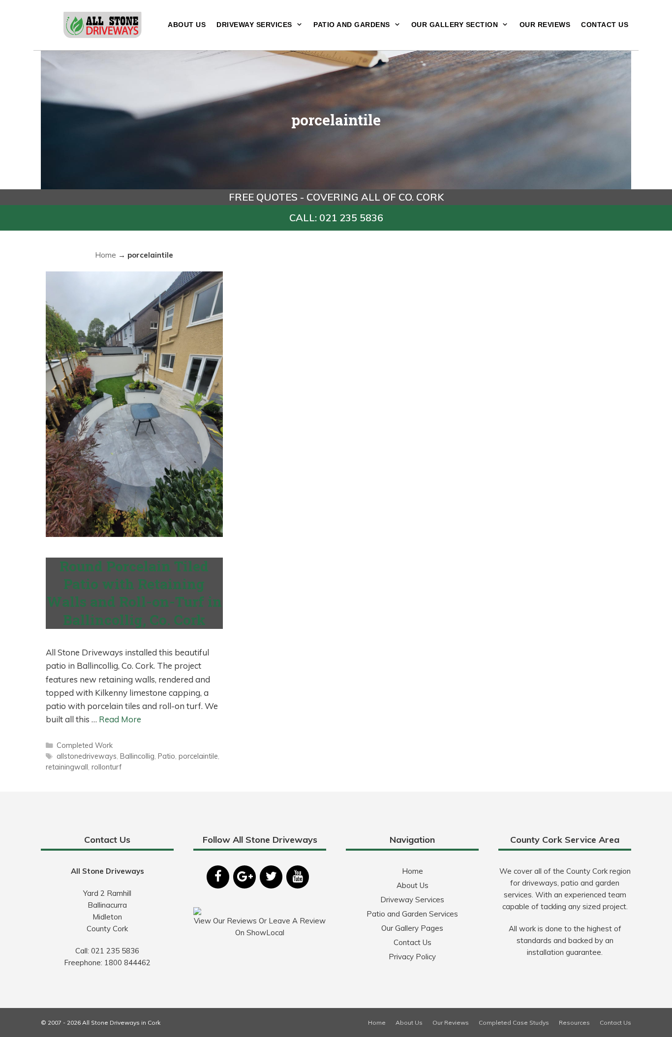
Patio (166, 756)
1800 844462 (127, 962)
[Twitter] (271, 877)
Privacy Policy (412, 956)
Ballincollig (137, 756)
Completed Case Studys (514, 1022)
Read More (120, 719)
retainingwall (67, 766)
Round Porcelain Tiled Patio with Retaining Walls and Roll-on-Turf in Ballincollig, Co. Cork (134, 593)
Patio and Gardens (351, 25)
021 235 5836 (115, 950)
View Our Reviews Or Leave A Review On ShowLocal (260, 926)
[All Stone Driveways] (103, 24)
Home (105, 255)
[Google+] (244, 877)
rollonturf (107, 766)
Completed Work (85, 745)
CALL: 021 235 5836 (336, 217)
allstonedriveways (87, 756)
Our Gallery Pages (412, 928)
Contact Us (604, 25)
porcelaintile (198, 756)
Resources (574, 1022)
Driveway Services (254, 25)
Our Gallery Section (454, 25)
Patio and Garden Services (412, 913)
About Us (187, 25)
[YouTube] (297, 877)
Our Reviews (545, 25)
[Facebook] (218, 877)
